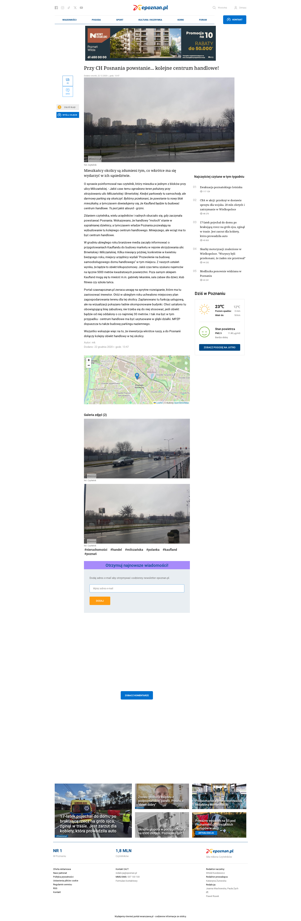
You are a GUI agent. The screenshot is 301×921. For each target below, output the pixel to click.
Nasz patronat (60, 872)
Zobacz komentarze (137, 695)
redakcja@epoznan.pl (126, 872)
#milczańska (134, 550)
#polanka (153, 550)
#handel (116, 550)
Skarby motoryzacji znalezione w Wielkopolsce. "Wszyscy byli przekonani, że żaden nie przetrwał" (222, 253)
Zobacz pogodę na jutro (220, 347)
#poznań (90, 554)
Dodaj (100, 600)
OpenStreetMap (181, 402)
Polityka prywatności (63, 876)
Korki (180, 20)
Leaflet (159, 402)
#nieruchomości (95, 550)
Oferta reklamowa (62, 869)
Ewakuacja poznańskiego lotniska (221, 187)
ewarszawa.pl (146, 916)
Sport (119, 20)
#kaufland (170, 550)
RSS (55, 888)
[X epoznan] (75, 7)
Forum (203, 20)
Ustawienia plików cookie (65, 880)
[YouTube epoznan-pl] (81, 7)
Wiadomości (69, 20)
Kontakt (237, 19)
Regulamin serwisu (62, 884)
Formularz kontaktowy (126, 880)
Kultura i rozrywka (150, 20)
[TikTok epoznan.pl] (68, 7)
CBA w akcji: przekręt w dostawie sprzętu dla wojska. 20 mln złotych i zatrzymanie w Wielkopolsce (222, 204)
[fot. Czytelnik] (137, 119)
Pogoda (96, 20)
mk (93, 342)
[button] (137, 376)
